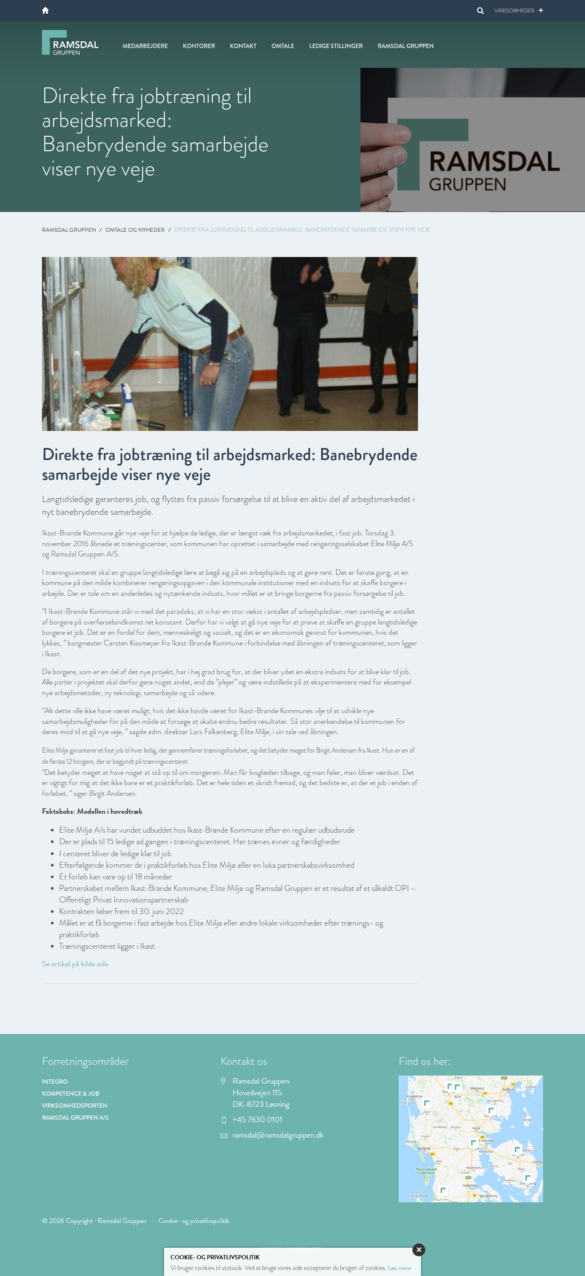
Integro (55, 1081)
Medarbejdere (145, 46)
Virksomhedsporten (74, 1105)
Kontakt (243, 46)
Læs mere (399, 1268)
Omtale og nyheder (135, 230)
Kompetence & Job (70, 1093)
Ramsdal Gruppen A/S (75, 1117)
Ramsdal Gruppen (69, 230)
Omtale (283, 46)
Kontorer (199, 46)
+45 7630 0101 (257, 1119)
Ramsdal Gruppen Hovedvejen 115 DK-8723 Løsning (261, 1093)
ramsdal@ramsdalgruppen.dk (278, 1135)
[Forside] (45, 10)
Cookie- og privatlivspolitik (193, 1221)
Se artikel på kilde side (75, 963)
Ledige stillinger (336, 46)
